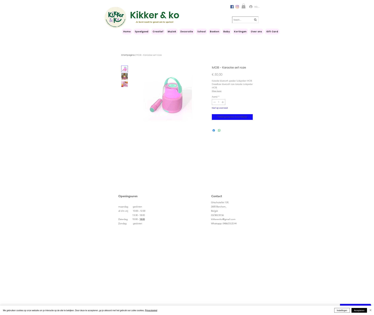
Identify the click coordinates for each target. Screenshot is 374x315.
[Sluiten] (370, 310)
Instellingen (342, 310)
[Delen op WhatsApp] (219, 130)
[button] (243, 6)
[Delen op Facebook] (213, 130)
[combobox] (245, 20)
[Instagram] (237, 6)
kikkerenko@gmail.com (223, 219)
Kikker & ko (154, 15)
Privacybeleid (151, 310)
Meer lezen (216, 90)
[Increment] (223, 102)
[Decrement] (214, 102)
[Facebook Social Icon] (232, 6)
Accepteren (359, 310)
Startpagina (128, 55)
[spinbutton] (218, 102)
